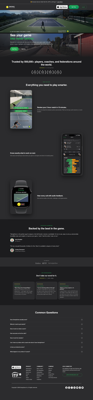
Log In (83, 7)
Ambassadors (39, 372)
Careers (50, 370)
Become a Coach (40, 374)
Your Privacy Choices (52, 377)
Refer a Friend (40, 368)
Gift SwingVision (40, 370)
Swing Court (28, 372)
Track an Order (29, 379)
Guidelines (39, 379)
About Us (50, 368)
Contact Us (50, 375)
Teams (27, 377)
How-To (27, 374)
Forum (38, 377)
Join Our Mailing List (72, 375)
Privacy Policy (51, 374)
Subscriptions (28, 368)
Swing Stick (28, 370)
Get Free (74, 7)
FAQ (27, 375)
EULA (49, 372)
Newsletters (39, 375)
